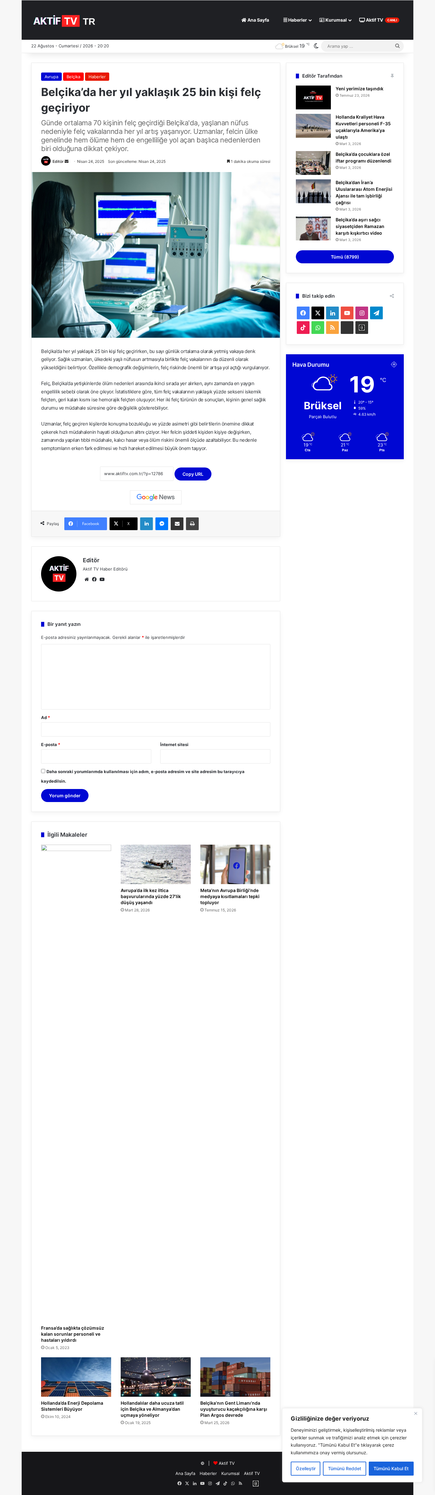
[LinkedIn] (146, 523)
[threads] (361, 327)
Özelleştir (306, 1468)
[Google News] (156, 497)
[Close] (415, 1413)
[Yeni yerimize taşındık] (313, 97)
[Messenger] (161, 523)
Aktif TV (381, 20)
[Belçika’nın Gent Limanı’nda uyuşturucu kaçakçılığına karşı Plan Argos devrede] (235, 1377)
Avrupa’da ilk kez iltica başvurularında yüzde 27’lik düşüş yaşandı (151, 896)
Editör (58, 161)
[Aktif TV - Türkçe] (65, 19)
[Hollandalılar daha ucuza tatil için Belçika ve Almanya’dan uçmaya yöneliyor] (156, 1377)
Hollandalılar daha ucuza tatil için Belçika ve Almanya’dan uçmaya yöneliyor (152, 1409)
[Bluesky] (347, 327)
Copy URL (192, 474)
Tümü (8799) (345, 257)
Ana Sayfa (257, 20)
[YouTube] (102, 579)
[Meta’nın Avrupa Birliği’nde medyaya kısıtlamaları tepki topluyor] (235, 864)
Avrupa (51, 76)
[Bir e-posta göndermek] (66, 161)
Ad (45, 717)
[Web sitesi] (86, 579)
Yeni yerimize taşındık (359, 88)
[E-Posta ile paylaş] (177, 523)
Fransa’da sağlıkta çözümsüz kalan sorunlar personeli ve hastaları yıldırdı (72, 1334)
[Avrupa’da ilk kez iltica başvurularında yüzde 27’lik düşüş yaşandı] (156, 864)
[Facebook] (94, 579)
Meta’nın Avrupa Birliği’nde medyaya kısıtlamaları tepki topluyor (230, 896)
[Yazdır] (192, 523)
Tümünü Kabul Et (391, 1468)
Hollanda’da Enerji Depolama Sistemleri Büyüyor (72, 1406)
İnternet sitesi (174, 744)
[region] (352, 1445)
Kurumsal (335, 20)
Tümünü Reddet (344, 1468)
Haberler (297, 20)
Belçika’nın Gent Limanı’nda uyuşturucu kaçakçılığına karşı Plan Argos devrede (233, 1409)
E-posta (50, 744)
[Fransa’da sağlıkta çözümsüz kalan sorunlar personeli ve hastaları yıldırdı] (76, 1083)
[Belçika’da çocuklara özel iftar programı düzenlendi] (313, 163)
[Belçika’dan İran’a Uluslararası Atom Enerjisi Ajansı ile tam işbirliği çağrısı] (313, 191)
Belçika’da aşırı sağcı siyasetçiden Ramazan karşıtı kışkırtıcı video (360, 226)
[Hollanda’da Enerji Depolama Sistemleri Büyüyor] (76, 1377)
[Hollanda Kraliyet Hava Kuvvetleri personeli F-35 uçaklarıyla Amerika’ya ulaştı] (313, 126)
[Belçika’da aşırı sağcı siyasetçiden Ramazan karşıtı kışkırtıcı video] (313, 228)
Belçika (73, 76)
